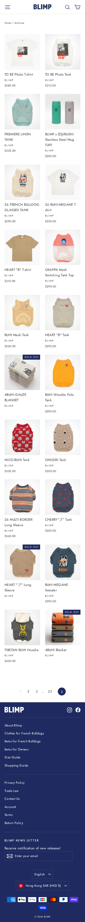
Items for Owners (17, 749)
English (39, 874)
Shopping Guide (16, 765)
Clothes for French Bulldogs (24, 733)
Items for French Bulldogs (23, 741)
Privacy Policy (14, 782)
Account (10, 807)
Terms (9, 814)
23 (50, 691)
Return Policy (14, 823)
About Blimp (13, 725)
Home (8, 23)
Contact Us (12, 798)
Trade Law (11, 790)
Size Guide (12, 757)
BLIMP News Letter (22, 840)
